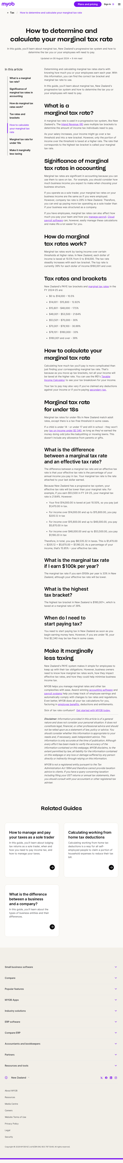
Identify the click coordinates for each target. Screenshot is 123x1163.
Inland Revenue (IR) (72, 124)
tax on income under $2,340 (65, 430)
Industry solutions (15, 1010)
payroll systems (53, 693)
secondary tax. (98, 389)
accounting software (101, 689)
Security (9, 1137)
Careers (8, 1110)
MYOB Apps (12, 999)
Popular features (14, 988)
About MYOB (11, 1090)
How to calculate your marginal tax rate (20, 128)
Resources (10, 1097)
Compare (10, 977)
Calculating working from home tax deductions (89, 834)
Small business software (19, 966)
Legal (7, 1130)
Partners (10, 1054)
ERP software (12, 1021)
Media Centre (11, 1104)
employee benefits (68, 704)
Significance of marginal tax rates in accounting (21, 92)
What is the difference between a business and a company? (28, 899)
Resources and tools (16, 1065)
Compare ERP (12, 1032)
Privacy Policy (12, 1123)
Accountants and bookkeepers (22, 1043)
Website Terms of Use (15, 1117)
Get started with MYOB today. (93, 710)
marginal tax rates (98, 286)
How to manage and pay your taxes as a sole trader (31, 834)
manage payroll (97, 216)
